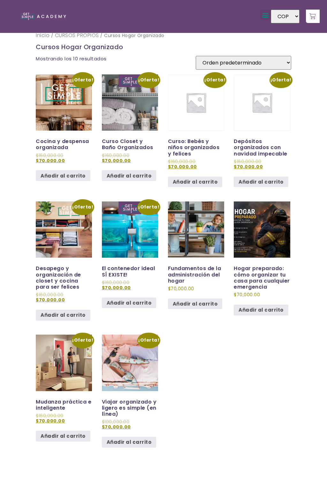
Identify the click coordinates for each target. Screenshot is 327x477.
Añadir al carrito (63, 175)
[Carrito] (313, 16)
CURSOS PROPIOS (77, 35)
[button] (265, 15)
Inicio (42, 35)
